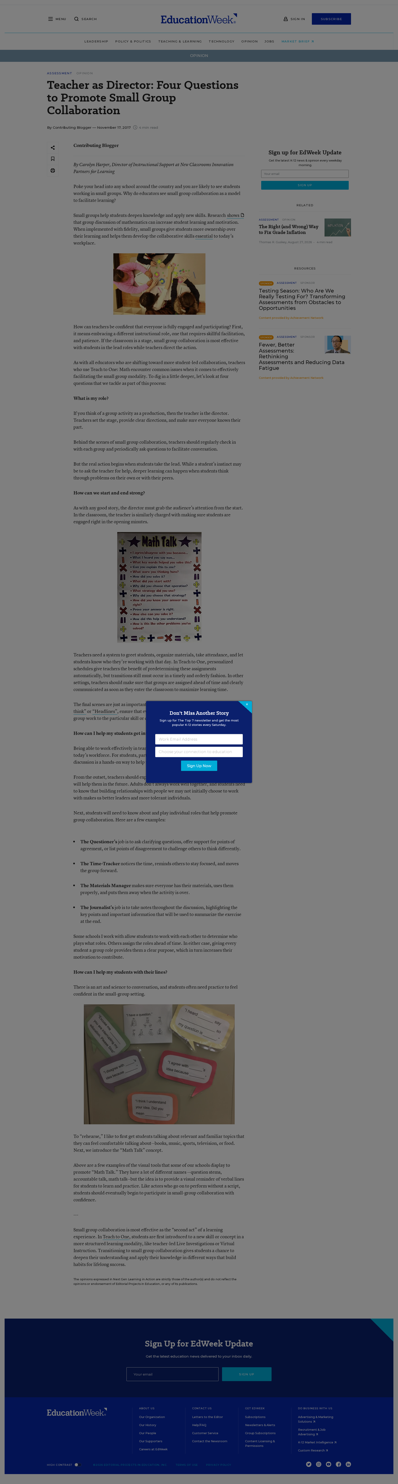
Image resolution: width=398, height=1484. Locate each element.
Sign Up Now (199, 766)
